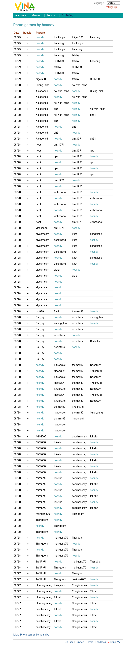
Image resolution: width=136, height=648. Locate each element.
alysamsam (42, 234)
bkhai (57, 269)
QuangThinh (42, 85)
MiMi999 (41, 436)
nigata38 (41, 79)
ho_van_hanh (79, 85)
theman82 (77, 311)
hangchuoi (60, 412)
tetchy (75, 55)
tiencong (95, 37)
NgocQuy (95, 365)
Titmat (93, 591)
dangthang (96, 234)
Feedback (101, 642)
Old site (69, 642)
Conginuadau (79, 585)
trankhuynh (60, 37)
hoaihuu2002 (79, 579)
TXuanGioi (60, 365)
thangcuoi (59, 585)
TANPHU (41, 561)
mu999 (40, 311)
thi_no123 (78, 37)
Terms (89, 642)
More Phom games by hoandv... (31, 634)
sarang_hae (96, 317)
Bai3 (56, 311)
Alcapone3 (42, 91)
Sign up (112, 7)
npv (92, 150)
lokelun (94, 436)
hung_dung (96, 412)
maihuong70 (43, 513)
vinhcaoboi (60, 192)
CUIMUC (59, 61)
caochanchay (79, 436)
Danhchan (95, 341)
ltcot (38, 144)
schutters (77, 317)
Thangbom (78, 513)
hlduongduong (44, 585)
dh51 (57, 108)
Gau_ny (40, 317)
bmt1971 (77, 138)
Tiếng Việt (115, 642)
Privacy (80, 642)
